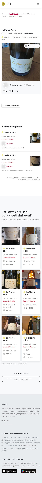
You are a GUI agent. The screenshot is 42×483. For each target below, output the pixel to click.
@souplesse (13, 14)
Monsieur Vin (30, 261)
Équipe (4, 448)
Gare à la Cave (31, 305)
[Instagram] (2, 420)
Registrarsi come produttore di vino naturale (20, 440)
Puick (28, 354)
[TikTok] (5, 420)
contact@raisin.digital (12, 445)
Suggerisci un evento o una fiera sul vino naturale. (22, 443)
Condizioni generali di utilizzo (18, 448)
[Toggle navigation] (38, 4)
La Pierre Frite (9, 249)
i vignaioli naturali (27, 408)
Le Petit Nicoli (10, 261)
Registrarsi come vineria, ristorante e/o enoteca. (21, 437)
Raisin (4, 14)
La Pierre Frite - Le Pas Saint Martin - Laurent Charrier (21, 379)
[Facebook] (7, 420)
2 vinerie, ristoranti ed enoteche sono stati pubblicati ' (23, 179)
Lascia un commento (11, 105)
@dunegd (9, 166)
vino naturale (28, 463)
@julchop (9, 143)
